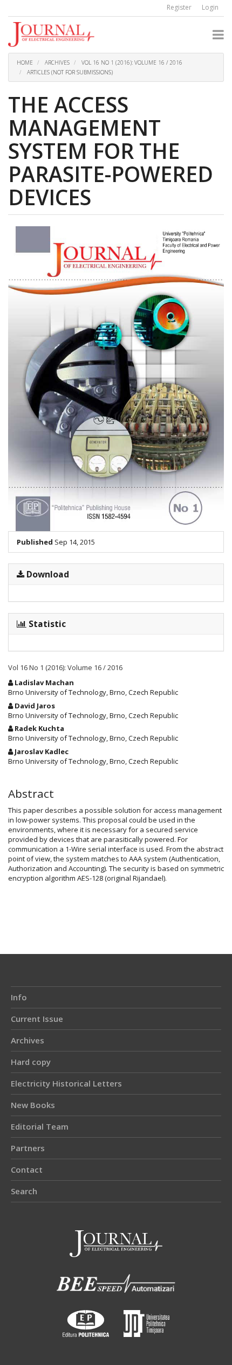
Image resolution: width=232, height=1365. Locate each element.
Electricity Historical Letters (66, 1083)
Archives (57, 62)
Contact (27, 1169)
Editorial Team (40, 1126)
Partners (28, 1148)
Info (19, 997)
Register (179, 7)
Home (25, 62)
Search (24, 1191)
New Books (33, 1104)
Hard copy (31, 1061)
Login (210, 7)
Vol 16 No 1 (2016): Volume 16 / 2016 (131, 62)
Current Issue (37, 1018)
